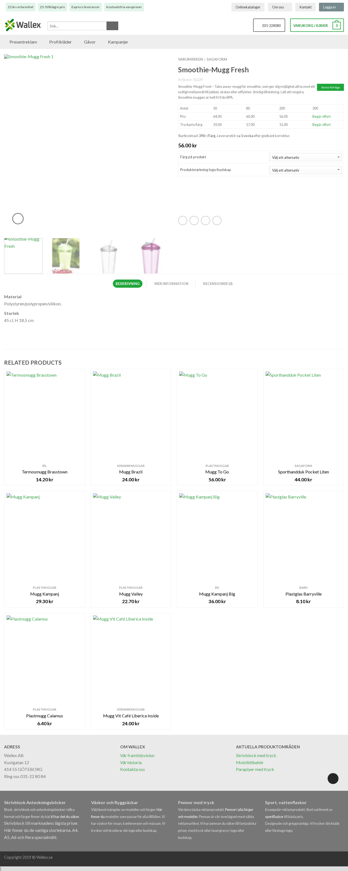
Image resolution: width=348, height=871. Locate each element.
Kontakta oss (132, 769)
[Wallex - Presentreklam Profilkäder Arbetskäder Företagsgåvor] (23, 25)
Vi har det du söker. (65, 816)
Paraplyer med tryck (255, 769)
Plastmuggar (217, 465)
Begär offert (321, 116)
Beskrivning (128, 283)
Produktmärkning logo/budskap (205, 170)
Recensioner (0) (217, 283)
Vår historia (131, 762)
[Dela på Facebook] (182, 220)
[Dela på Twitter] (194, 220)
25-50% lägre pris (52, 7)
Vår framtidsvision (137, 755)
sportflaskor (274, 816)
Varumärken (190, 59)
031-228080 (270, 25)
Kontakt (306, 7)
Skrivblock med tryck (256, 755)
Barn (303, 587)
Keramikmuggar (131, 465)
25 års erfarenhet (20, 7)
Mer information (171, 283)
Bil (44, 465)
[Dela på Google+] (217, 220)
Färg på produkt (193, 157)
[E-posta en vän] (205, 220)
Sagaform (217, 59)
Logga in (329, 7)
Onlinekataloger (247, 7)
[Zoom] (18, 218)
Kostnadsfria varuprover (124, 7)
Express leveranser (86, 7)
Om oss (278, 7)
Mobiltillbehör (250, 762)
